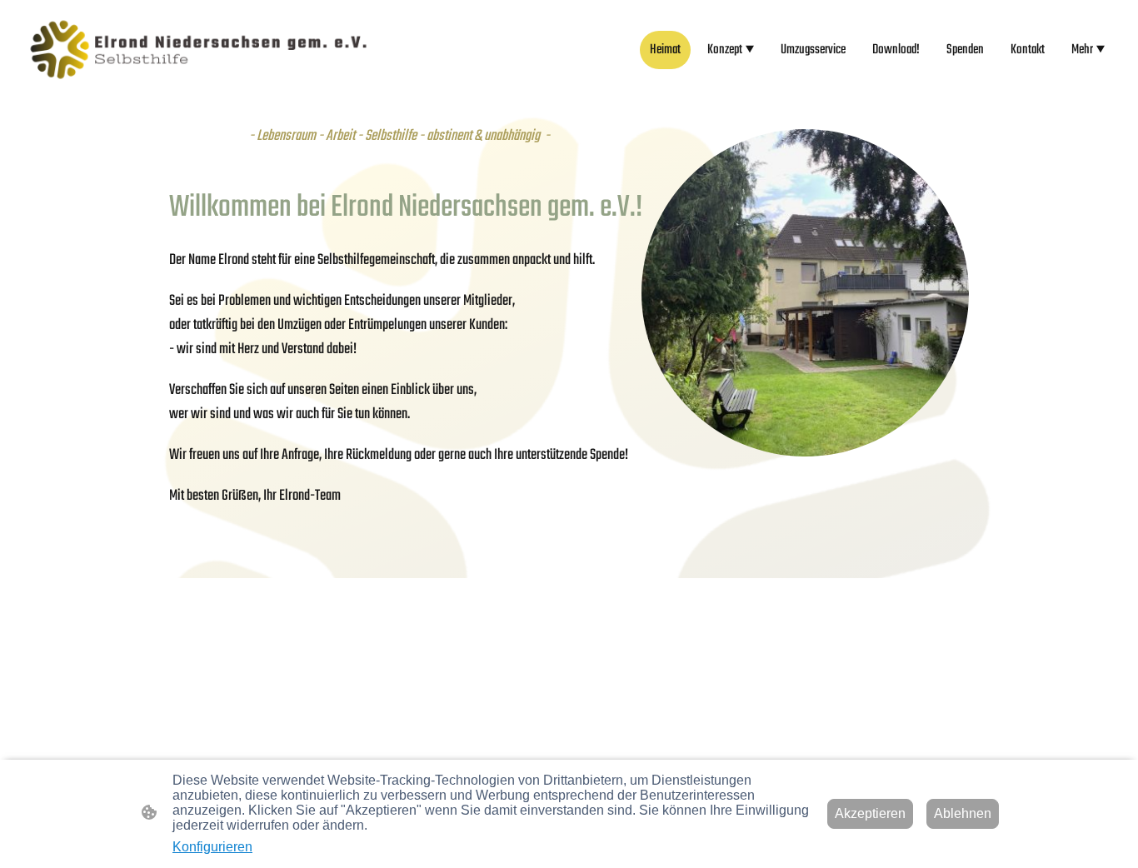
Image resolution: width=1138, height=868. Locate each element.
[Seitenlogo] (199, 49)
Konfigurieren (212, 847)
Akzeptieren (870, 813)
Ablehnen (962, 813)
